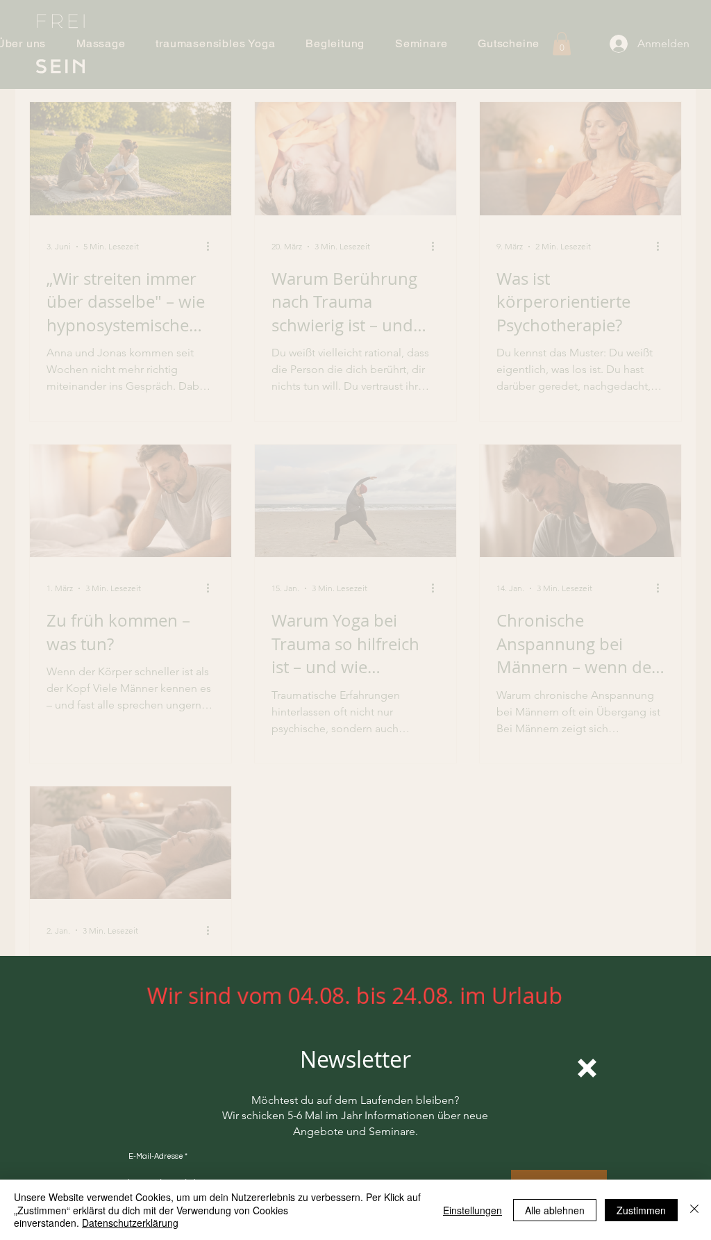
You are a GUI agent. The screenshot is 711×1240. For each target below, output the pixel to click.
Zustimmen (641, 1210)
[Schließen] (694, 1210)
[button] (587, 1068)
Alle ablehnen (555, 1210)
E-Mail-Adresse (155, 1156)
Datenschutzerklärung (130, 1223)
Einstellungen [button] (472, 1210)
